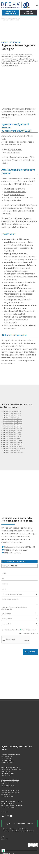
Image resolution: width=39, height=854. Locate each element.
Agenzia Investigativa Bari (11, 425)
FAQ (2, 837)
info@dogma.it (15, 149)
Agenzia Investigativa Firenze (12, 421)
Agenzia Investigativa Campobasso (14, 448)
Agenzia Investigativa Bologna (12, 419)
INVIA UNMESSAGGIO (28, 12)
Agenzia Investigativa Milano (12, 411)
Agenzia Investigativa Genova (12, 427)
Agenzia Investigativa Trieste (12, 436)
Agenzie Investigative (14, 18)
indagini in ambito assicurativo (18, 197)
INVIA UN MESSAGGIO (10, 566)
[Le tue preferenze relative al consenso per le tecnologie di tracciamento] (3, 850)
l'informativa (25, 629)
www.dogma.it (13, 152)
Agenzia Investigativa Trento (12, 432)
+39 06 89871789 (9, 785)
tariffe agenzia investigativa (14, 227)
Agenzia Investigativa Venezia (12, 446)
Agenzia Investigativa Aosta (12, 438)
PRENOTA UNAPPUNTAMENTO (10, 12)
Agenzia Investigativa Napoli (12, 417)
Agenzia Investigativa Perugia (12, 430)
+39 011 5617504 (9, 773)
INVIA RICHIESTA (30, 652)
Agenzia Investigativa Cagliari (12, 434)
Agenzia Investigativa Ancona (12, 428)
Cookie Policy (33, 846)
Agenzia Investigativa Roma (12, 415)
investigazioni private (14, 189)
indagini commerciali (14, 194)
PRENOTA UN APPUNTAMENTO (14, 562)
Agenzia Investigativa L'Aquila (12, 442)
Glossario (4, 839)
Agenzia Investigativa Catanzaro (13, 440)
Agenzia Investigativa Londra (12, 450)
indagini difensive (12, 200)
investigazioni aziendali (15, 192)
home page (4, 18)
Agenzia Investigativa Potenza (12, 444)
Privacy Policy (33, 843)
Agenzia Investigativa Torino (12, 413)
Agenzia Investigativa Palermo (12, 423)
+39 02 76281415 (9, 760)
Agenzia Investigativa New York (13, 452)
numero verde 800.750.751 (20, 823)
